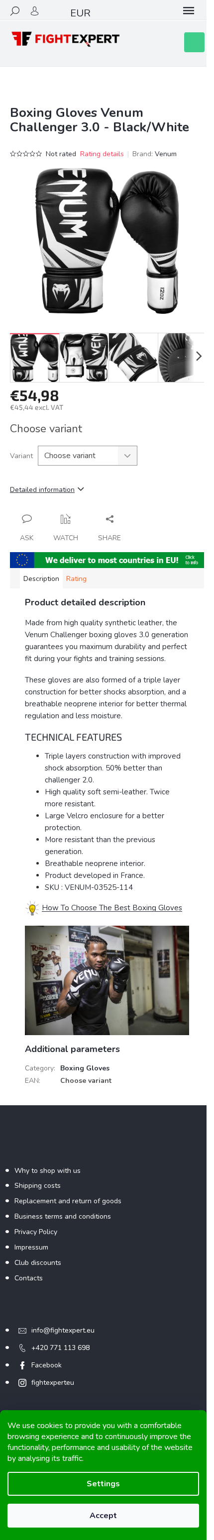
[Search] (15, 11)
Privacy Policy (35, 1232)
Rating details (102, 154)
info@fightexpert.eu (63, 1330)
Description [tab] (41, 578)
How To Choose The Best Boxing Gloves (112, 908)
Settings (103, 1483)
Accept (103, 1515)
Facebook (46, 1365)
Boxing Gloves (84, 1068)
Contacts (28, 1278)
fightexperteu (52, 1382)
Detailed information (42, 489)
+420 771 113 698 (60, 1347)
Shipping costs (37, 1185)
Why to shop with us (47, 1170)
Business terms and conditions (62, 1216)
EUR (80, 13)
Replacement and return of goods (67, 1201)
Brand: (154, 154)
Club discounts (37, 1262)
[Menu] (189, 10)
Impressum (31, 1247)
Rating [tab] (76, 578)
